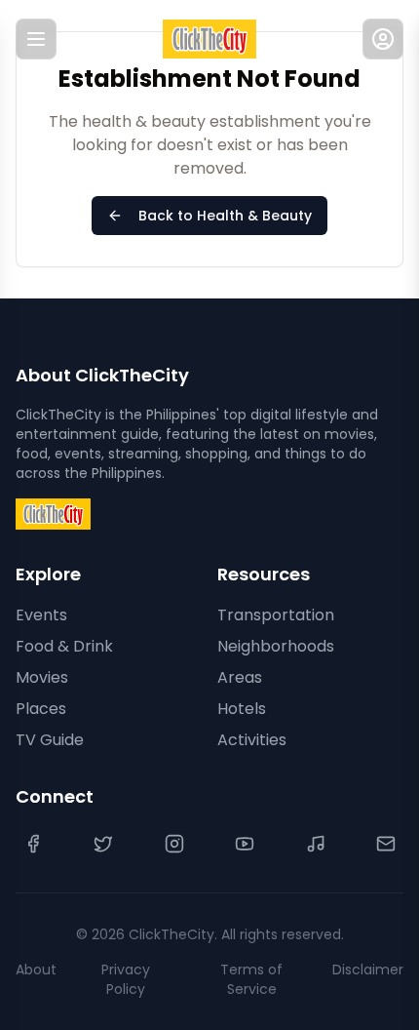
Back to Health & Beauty (225, 215)
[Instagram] (174, 843)
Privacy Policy (125, 979)
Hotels (241, 708)
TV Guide (50, 740)
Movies (42, 677)
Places (41, 708)
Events (41, 615)
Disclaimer (367, 969)
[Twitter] (103, 843)
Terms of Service (251, 979)
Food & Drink (64, 646)
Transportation (275, 615)
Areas (239, 677)
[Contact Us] (385, 843)
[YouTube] (244, 843)
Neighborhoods (275, 646)
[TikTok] (315, 843)
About (36, 969)
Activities (251, 740)
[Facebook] (33, 843)
